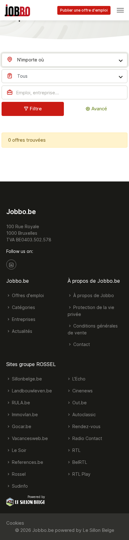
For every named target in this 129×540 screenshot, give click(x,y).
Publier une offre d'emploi (84, 10)
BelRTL (79, 462)
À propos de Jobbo (93, 295)
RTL (75, 450)
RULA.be (20, 402)
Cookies (15, 523)
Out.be (79, 402)
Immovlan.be (24, 414)
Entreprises (23, 319)
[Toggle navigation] (120, 10)
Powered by (36, 497)
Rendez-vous (86, 426)
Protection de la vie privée (91, 311)
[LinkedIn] (11, 265)
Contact (81, 344)
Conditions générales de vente (93, 329)
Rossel (18, 474)
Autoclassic (83, 414)
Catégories (23, 307)
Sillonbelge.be (26, 378)
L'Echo (78, 378)
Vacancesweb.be (29, 438)
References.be (27, 462)
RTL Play (80, 474)
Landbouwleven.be (31, 390)
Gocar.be (21, 426)
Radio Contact (86, 438)
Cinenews (82, 390)
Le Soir (18, 450)
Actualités (21, 331)
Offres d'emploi (27, 295)
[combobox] (64, 60)
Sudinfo (19, 486)
